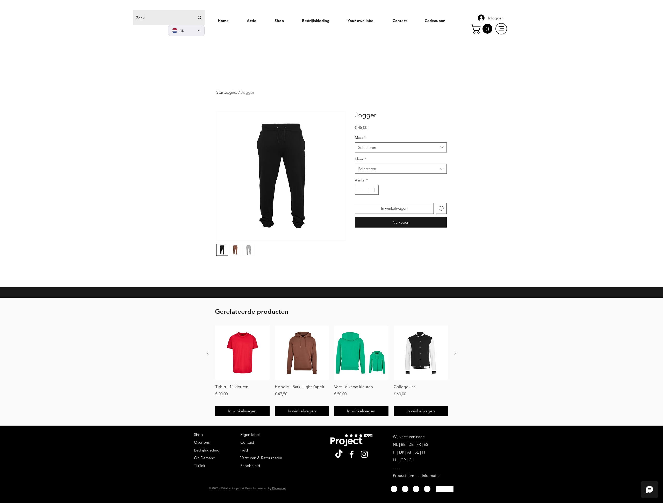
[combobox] (401, 147)
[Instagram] (364, 454)
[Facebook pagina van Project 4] (351, 454)
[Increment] (374, 189)
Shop (198, 434)
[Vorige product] (208, 352)
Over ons (202, 442)
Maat (360, 137)
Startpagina (226, 92)
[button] (483, 29)
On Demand (204, 457)
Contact (247, 442)
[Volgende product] (455, 352)
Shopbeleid (250, 465)
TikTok (199, 465)
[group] (331, 371)
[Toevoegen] (441, 208)
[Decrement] (359, 189)
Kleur (360, 159)
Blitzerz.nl (279, 488)
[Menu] (501, 28)
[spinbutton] (366, 189)
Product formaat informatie (416, 475)
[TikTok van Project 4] (339, 454)
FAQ (244, 450)
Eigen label (250, 434)
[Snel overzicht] (242, 353)
